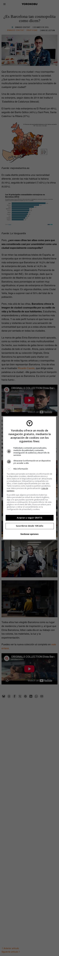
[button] (29, 469)
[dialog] (29, 478)
